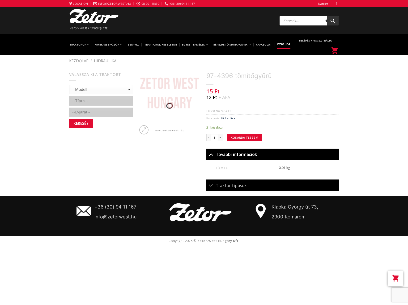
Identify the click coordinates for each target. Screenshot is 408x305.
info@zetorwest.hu (115, 217)
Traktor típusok (231, 185)
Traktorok (77, 44)
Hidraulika (105, 60)
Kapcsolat (264, 44)
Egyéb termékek (193, 44)
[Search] (333, 20)
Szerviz (133, 44)
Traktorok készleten (160, 44)
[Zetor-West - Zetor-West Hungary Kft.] (94, 16)
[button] (395, 278)
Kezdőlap (79, 60)
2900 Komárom (289, 217)
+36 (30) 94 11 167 (115, 207)
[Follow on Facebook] (336, 3)
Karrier (323, 3)
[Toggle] (211, 154)
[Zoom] (144, 129)
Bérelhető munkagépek (230, 44)
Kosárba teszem (244, 137)
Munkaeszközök (107, 44)
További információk (236, 154)
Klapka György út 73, (295, 207)
